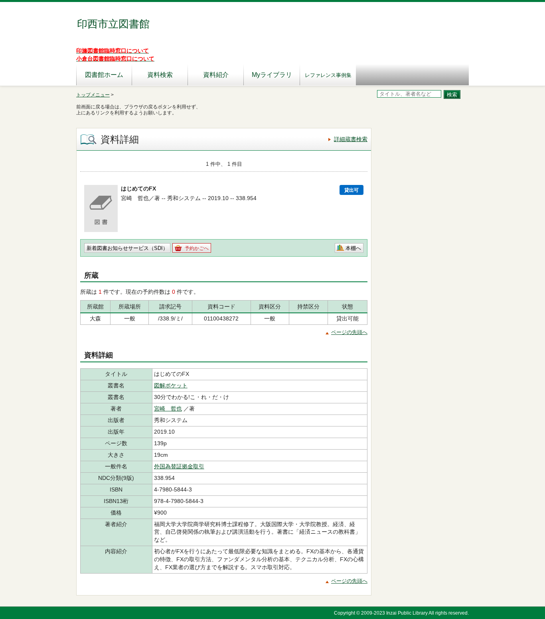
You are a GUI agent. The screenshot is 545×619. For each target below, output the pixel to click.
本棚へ (353, 248)
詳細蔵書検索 (350, 139)
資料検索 (160, 74)
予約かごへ (197, 248)
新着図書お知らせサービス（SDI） (127, 248)
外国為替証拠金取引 (179, 466)
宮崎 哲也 (168, 408)
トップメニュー (93, 95)
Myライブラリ (272, 74)
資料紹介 (216, 74)
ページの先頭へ (349, 332)
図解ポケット (171, 385)
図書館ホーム (104, 74)
